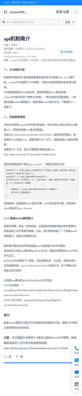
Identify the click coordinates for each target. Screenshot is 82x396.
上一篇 (7, 356)
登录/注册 (62, 11)
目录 (67, 22)
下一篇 (19, 356)
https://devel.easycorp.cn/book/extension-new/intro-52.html (36, 348)
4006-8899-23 (29, 2)
